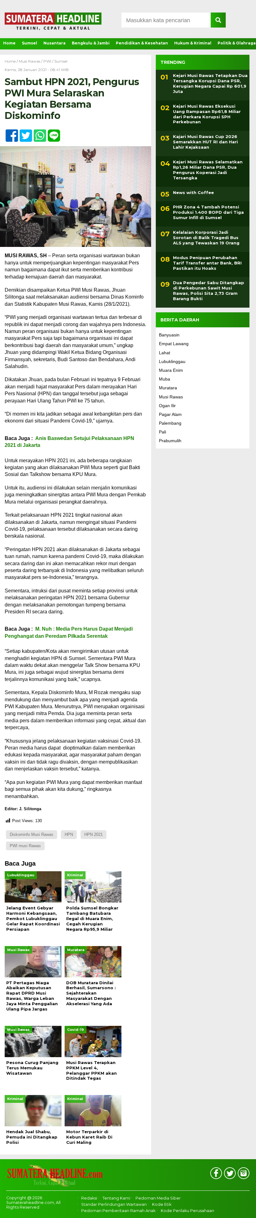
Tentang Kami (116, 1198)
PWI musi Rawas (25, 845)
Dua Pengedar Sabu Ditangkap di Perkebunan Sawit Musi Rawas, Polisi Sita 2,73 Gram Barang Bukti (208, 290)
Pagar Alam (170, 414)
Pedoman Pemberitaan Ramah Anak (118, 1211)
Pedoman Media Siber (158, 1198)
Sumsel (29, 43)
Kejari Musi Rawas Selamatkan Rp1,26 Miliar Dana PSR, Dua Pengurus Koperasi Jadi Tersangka (208, 169)
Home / (12, 61)
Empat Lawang (174, 343)
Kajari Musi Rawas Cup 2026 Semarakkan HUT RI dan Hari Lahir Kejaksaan (205, 142)
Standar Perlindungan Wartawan (114, 1204)
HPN (69, 834)
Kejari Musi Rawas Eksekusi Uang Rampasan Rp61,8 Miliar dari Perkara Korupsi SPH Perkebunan (207, 114)
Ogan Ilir (167, 405)
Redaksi (89, 1198)
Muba (164, 378)
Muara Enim (171, 370)
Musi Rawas (29, 61)
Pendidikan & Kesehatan (142, 43)
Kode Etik (161, 1204)
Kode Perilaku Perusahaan (187, 1211)
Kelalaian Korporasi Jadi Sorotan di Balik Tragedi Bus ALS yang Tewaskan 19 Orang (206, 237)
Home (9, 43)
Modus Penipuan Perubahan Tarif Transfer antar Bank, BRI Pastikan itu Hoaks (207, 263)
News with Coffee (193, 192)
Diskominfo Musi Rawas (31, 834)
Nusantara (54, 43)
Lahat (164, 352)
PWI (47, 61)
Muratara (168, 387)
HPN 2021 (93, 834)
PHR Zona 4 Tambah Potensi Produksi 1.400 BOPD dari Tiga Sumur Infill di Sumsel (208, 212)
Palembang (170, 423)
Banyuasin (169, 334)
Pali (162, 431)
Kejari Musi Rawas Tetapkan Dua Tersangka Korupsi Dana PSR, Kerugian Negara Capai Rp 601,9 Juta (210, 83)
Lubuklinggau (172, 361)
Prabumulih (170, 440)
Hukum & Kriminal (192, 43)
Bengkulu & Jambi (91, 43)
